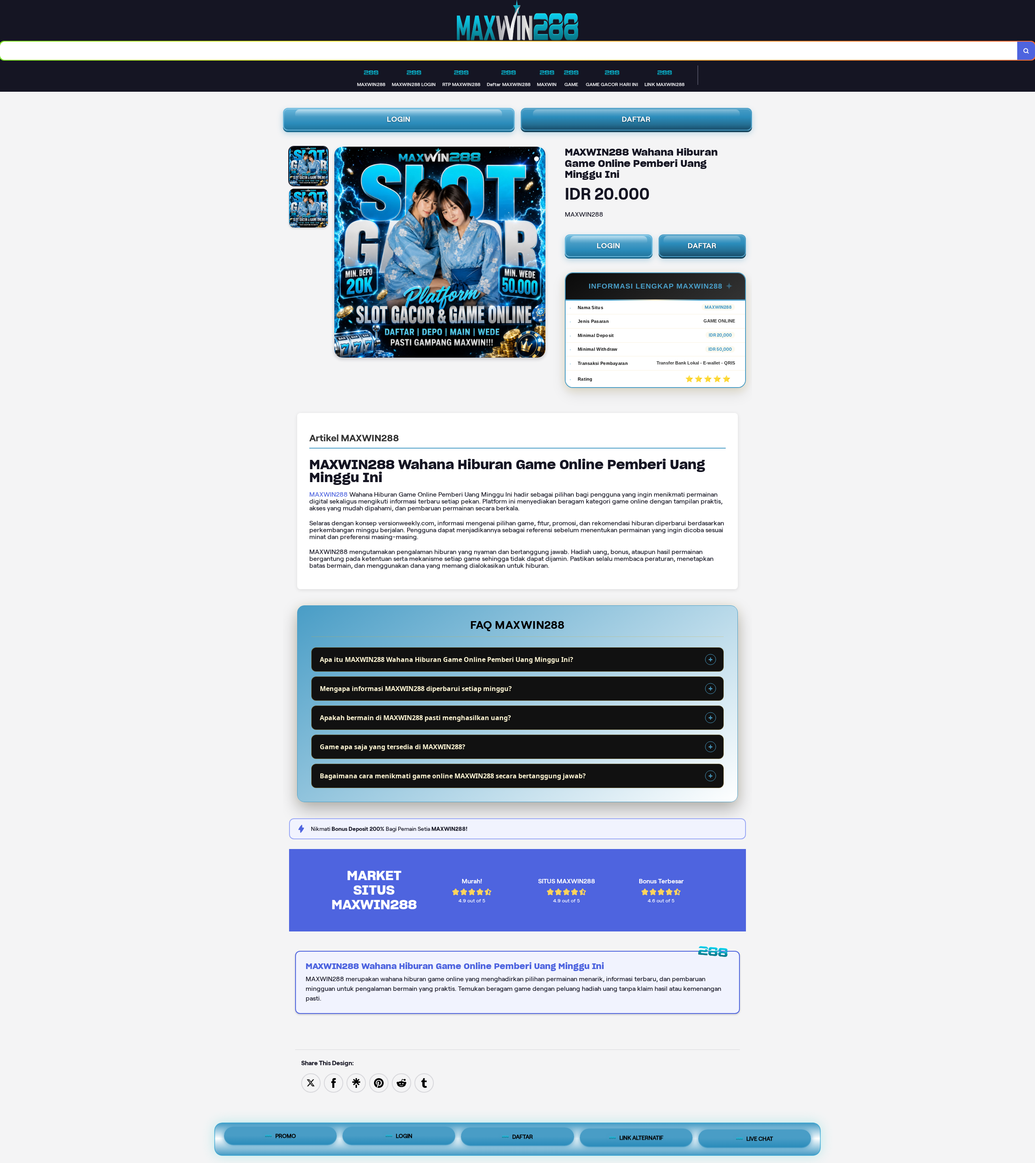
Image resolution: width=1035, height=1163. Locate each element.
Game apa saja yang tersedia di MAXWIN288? (392, 746)
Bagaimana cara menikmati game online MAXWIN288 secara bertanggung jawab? (453, 775)
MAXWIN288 (328, 494)
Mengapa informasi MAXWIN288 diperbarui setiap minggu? (416, 688)
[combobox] (509, 51)
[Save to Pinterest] (379, 1082)
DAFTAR (636, 119)
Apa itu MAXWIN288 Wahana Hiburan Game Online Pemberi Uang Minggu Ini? (446, 659)
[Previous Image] (340, 253)
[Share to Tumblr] (424, 1082)
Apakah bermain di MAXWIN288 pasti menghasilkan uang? (415, 717)
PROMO (285, 1138)
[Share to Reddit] (401, 1082)
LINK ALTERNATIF (641, 1139)
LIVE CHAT (759, 1137)
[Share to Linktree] (356, 1082)
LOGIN (399, 119)
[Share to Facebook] (333, 1082)
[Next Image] (538, 253)
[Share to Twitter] (311, 1082)
